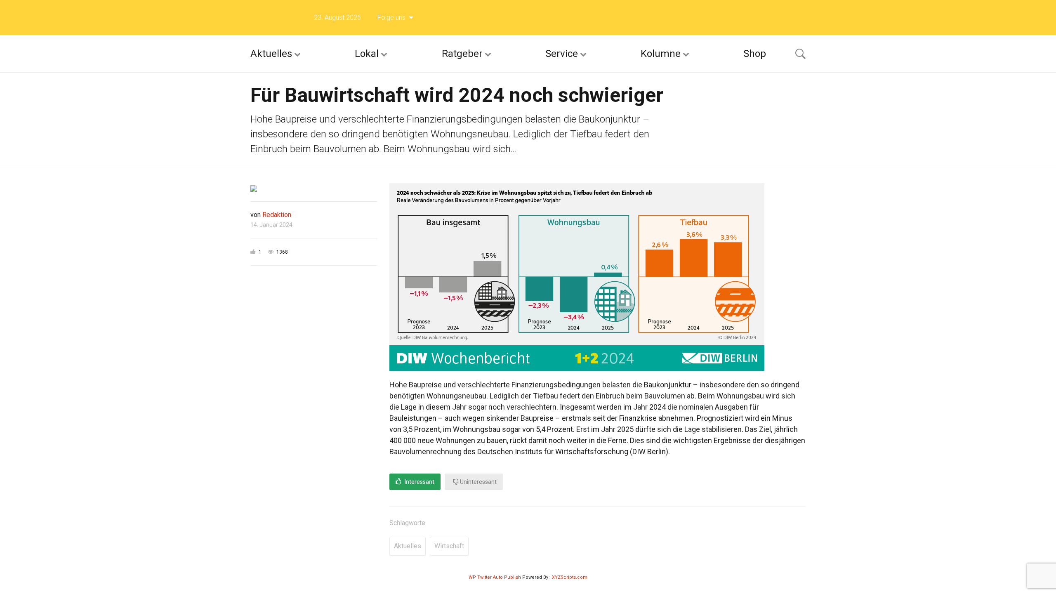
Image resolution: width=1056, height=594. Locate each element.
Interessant (418, 481)
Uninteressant (478, 481)
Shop (754, 53)
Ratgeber (462, 53)
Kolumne (661, 53)
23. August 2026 (337, 17)
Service (561, 53)
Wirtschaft (449, 546)
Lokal (367, 53)
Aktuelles (271, 53)
